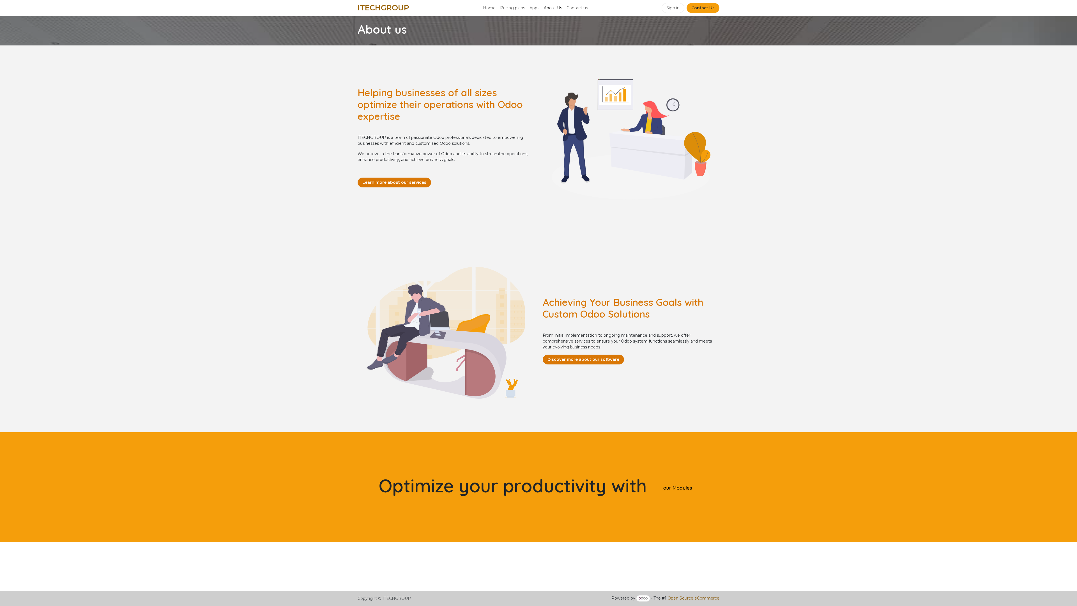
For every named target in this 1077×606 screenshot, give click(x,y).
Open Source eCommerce (693, 598)
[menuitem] (489, 8)
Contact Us (703, 7)
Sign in (673, 7)
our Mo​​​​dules (677, 488)
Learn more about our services (394, 182)
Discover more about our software (583, 359)
